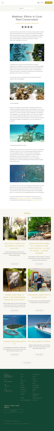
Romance (22, 387)
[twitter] (9, 390)
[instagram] (7, 390)
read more (14, 310)
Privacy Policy (26, 423)
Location (35, 381)
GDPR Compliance (8, 423)
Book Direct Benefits (25, 400)
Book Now (48, 2)
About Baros (36, 374)
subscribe (13, 410)
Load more (27, 362)
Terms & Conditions (17, 423)
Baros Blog (35, 400)
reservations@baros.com (36, 200)
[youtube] (11, 390)
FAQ (33, 391)
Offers (34, 378)
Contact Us (23, 391)
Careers (22, 394)
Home (21, 374)
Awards (34, 389)
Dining (34, 376)
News (34, 383)
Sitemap (22, 397)
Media (21, 383)
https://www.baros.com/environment (24, 198)
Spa (21, 378)
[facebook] (5, 390)
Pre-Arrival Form (37, 397)
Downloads (23, 389)
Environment (36, 387)
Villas (21, 376)
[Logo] (3, 2)
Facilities (22, 381)
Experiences (36, 385)
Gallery (22, 385)
